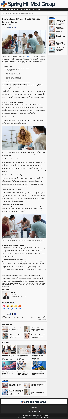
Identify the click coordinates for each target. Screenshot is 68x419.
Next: (36, 318)
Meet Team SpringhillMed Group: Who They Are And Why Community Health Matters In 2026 (52, 36)
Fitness (18, 9)
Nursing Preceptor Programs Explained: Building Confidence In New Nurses (23, 357)
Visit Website (14, 296)
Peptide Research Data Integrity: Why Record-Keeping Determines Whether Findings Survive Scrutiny (5, 392)
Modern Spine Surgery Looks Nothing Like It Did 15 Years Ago (5, 329)
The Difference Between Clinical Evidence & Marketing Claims (5, 336)
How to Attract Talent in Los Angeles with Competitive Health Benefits (38, 373)
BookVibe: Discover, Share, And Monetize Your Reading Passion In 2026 (8, 357)
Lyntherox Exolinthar (6, 359)
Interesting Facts (24, 9)
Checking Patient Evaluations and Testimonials (14, 78)
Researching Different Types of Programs (13, 70)
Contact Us (38, 9)
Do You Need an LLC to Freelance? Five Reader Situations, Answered (27, 329)
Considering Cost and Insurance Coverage (13, 77)
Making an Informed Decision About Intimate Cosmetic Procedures (27, 336)
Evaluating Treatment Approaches (12, 72)
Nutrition (13, 9)
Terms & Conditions (32, 415)
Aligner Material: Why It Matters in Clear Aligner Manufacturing (5, 385)
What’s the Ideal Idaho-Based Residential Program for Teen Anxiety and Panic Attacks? (22, 373)
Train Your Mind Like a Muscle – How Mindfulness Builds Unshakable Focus (38, 357)
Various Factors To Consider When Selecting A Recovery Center (16, 68)
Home (2, 9)
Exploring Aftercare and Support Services (13, 75)
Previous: (12, 317)
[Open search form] (66, 9)
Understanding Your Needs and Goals (12, 69)
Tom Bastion (6, 24)
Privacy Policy (25, 415)
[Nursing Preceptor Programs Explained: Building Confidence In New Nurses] (24, 349)
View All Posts (23, 296)
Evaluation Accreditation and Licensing (13, 74)
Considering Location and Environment (13, 73)
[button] (3, 27)
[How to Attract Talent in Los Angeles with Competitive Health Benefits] (39, 365)
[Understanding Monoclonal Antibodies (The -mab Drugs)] (9, 365)
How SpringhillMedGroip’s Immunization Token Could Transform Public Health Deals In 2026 (52, 43)
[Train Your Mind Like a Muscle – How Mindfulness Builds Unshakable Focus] (39, 349)
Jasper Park (11, 386)
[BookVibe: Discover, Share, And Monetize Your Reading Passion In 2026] (9, 349)
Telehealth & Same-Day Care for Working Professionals (52, 50)
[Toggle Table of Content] (27, 66)
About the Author (7, 80)
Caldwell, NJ (29, 56)
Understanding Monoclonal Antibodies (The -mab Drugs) (7, 372)
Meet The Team (31, 9)
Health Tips (7, 9)
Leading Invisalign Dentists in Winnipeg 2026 (52, 29)
